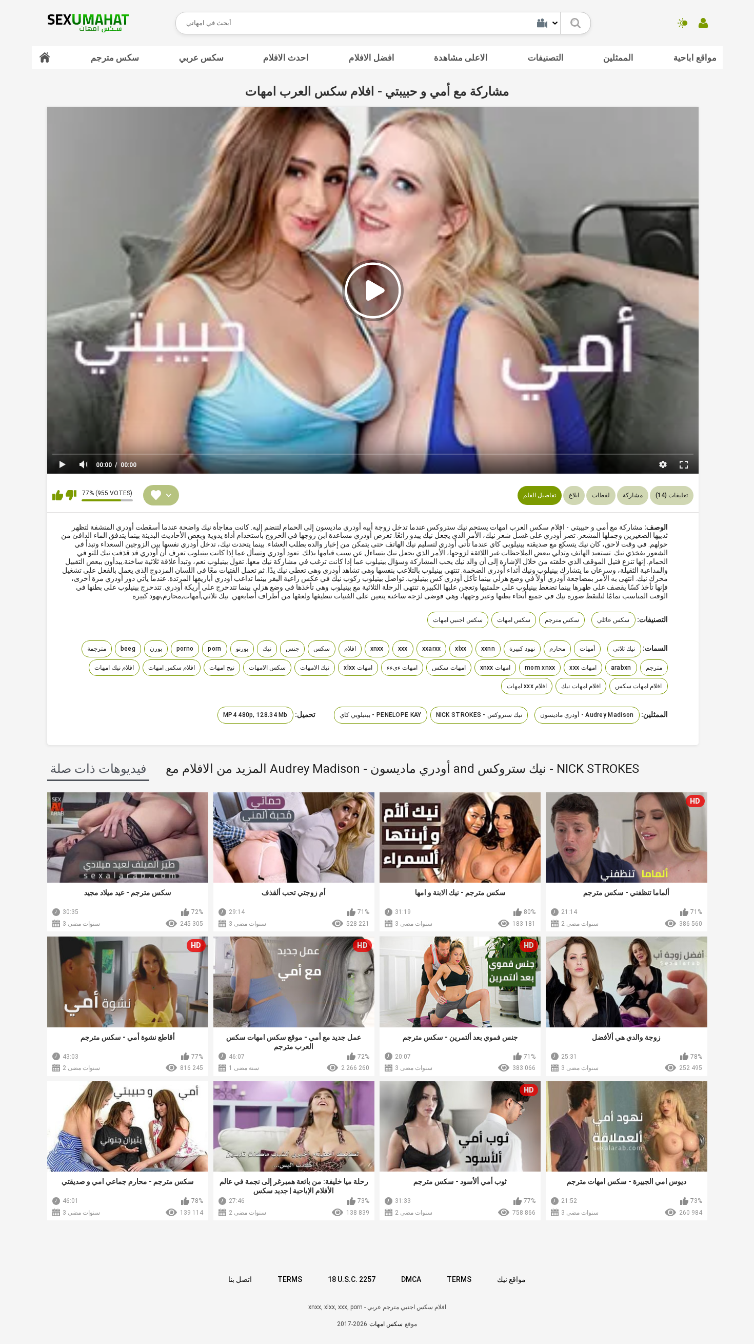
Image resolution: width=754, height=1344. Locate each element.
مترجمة (96, 648)
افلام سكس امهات (171, 667)
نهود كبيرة (522, 648)
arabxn (621, 667)
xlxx (460, 648)
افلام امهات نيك (581, 686)
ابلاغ (574, 495)
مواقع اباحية (695, 57)
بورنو (242, 648)
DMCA (411, 1279)
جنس (292, 648)
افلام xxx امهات (527, 686)
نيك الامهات (314, 667)
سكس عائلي (613, 620)
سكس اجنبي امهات (458, 620)
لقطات (601, 495)
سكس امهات (513, 620)
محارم (557, 648)
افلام (350, 648)
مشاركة (633, 495)
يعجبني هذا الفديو (57, 495)
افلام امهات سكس (638, 686)
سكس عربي (201, 57)
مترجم (654, 667)
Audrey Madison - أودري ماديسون (586, 714)
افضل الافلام (371, 57)
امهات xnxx (495, 667)
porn (214, 648)
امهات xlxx (358, 667)
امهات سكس (448, 667)
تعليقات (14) (672, 495)
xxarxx (431, 648)
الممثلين (618, 57)
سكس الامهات (267, 667)
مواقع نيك (511, 1279)
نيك (267, 648)
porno (185, 648)
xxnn (488, 648)
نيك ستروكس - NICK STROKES (479, 714)
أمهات (587, 648)
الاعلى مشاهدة (461, 57)
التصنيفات (546, 57)
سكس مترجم (115, 57)
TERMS (289, 1279)
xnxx (377, 648)
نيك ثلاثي (624, 648)
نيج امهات (221, 667)
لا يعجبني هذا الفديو (71, 495)
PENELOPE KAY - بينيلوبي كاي (381, 714)
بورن (156, 648)
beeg (128, 648)
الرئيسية (44, 57)
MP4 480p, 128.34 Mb (255, 714)
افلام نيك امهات (114, 667)
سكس (321, 648)
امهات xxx (582, 667)
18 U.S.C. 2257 (351, 1279)
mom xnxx (540, 667)
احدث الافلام (286, 57)
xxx (403, 648)
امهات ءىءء (402, 667)
